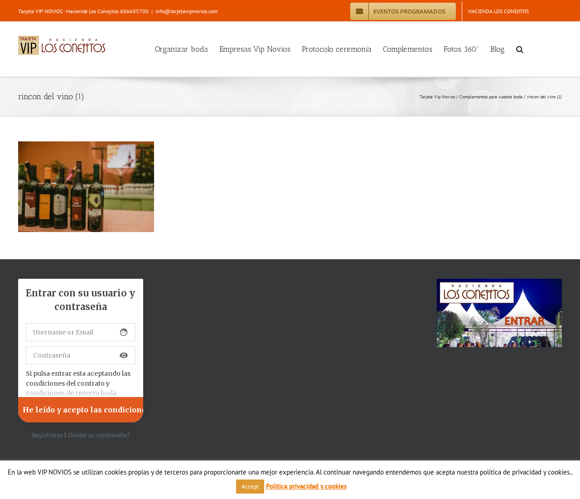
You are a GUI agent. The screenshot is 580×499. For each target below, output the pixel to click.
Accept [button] (250, 486)
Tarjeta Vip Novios (437, 97)
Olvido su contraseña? (99, 435)
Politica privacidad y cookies (306, 486)
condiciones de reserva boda (71, 393)
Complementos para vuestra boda (490, 97)
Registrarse (47, 435)
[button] (519, 49)
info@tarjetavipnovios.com (186, 11)
